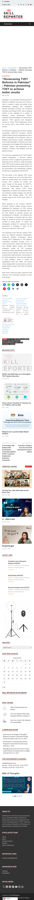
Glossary (5, 871)
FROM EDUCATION (11, 730)
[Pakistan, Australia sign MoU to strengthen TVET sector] (9, 305)
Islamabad (25, 339)
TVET (21, 342)
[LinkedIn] (23, 4)
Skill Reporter (16, 895)
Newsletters (6, 873)
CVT (12, 339)
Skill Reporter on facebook (14, 693)
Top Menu (7, 1)
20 (17, 675)
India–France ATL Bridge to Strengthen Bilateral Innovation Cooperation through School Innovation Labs (15, 736)
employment (17, 339)
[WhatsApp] (22, 886)
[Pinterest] (28, 4)
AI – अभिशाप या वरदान (8, 519)
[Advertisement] (17, 46)
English (7, 898)
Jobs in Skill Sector (8, 845)
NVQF (12, 340)
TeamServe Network (23, 898)
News (4, 839)
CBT (9, 339)
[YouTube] (31, 4)
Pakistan (17, 340)
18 (8, 675)
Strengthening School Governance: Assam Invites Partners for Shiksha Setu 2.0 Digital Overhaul (16, 751)
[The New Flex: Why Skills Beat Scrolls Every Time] (17, 479)
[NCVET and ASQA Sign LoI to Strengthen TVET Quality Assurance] (17, 363)
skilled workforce (8, 342)
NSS (9, 340)
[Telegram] (13, 886)
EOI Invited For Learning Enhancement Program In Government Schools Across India (15, 744)
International (12, 68)
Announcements (7, 841)
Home (4, 68)
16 (29, 671)
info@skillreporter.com (9, 763)
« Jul (3, 687)
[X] (3, 886)
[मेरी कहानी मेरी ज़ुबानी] (17, 534)
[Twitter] (21, 4)
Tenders (4, 843)
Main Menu (8, 24)
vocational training (9, 344)
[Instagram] (26, 4)
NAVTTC (5, 340)
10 (4, 671)
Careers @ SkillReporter (9, 858)
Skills (17, 342)
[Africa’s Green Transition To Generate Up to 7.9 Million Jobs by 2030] (17, 392)
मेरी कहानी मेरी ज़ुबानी (8, 546)
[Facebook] (19, 4)
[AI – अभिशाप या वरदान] (17, 507)
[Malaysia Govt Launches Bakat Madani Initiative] (17, 421)
